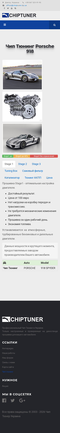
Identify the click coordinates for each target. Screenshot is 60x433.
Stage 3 (36, 163)
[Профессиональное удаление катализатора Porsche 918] (22, 74)
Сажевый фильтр (32, 170)
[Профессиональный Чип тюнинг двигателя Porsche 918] (22, 106)
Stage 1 (9, 163)
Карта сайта (8, 367)
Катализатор (12, 177)
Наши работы (8, 353)
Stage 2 (22, 163)
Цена (49, 177)
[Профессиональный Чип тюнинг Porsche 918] (22, 138)
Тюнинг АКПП (33, 177)
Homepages (7, 348)
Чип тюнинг (7, 372)
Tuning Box (11, 170)
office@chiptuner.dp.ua (16, 5)
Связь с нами (8, 362)
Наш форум (7, 358)
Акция (5, 386)
